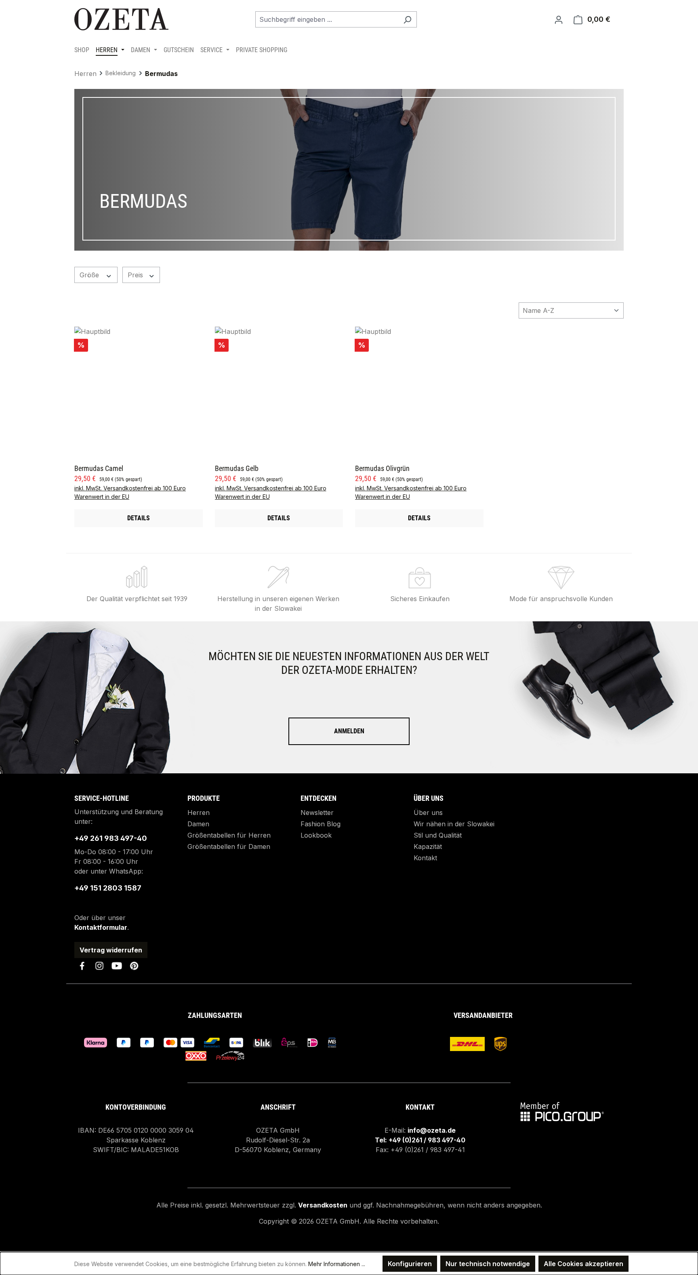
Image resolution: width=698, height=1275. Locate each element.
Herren (198, 812)
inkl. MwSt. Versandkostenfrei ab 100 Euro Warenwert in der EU (130, 492)
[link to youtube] (116, 965)
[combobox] (326, 19)
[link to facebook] (82, 965)
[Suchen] (407, 19)
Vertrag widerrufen (111, 950)
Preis (136, 275)
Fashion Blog (321, 824)
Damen (198, 824)
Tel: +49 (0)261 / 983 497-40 (420, 1140)
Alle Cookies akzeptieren (583, 1264)
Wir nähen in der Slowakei (454, 824)
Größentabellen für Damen (228, 846)
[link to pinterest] (134, 965)
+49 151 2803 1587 (107, 888)
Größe (90, 275)
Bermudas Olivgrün (382, 468)
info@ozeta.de (432, 1130)
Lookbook (316, 835)
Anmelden (349, 731)
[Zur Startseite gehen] (122, 19)
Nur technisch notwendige (488, 1264)
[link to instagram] (99, 965)
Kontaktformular (100, 927)
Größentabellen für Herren (229, 835)
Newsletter (317, 812)
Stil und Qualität (438, 835)
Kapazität (428, 846)
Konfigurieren (410, 1264)
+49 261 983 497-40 (110, 838)
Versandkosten (322, 1205)
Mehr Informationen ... (336, 1263)
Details (138, 518)
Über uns (428, 812)
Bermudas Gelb (237, 468)
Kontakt (425, 858)
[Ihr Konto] (558, 19)
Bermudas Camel (98, 468)
